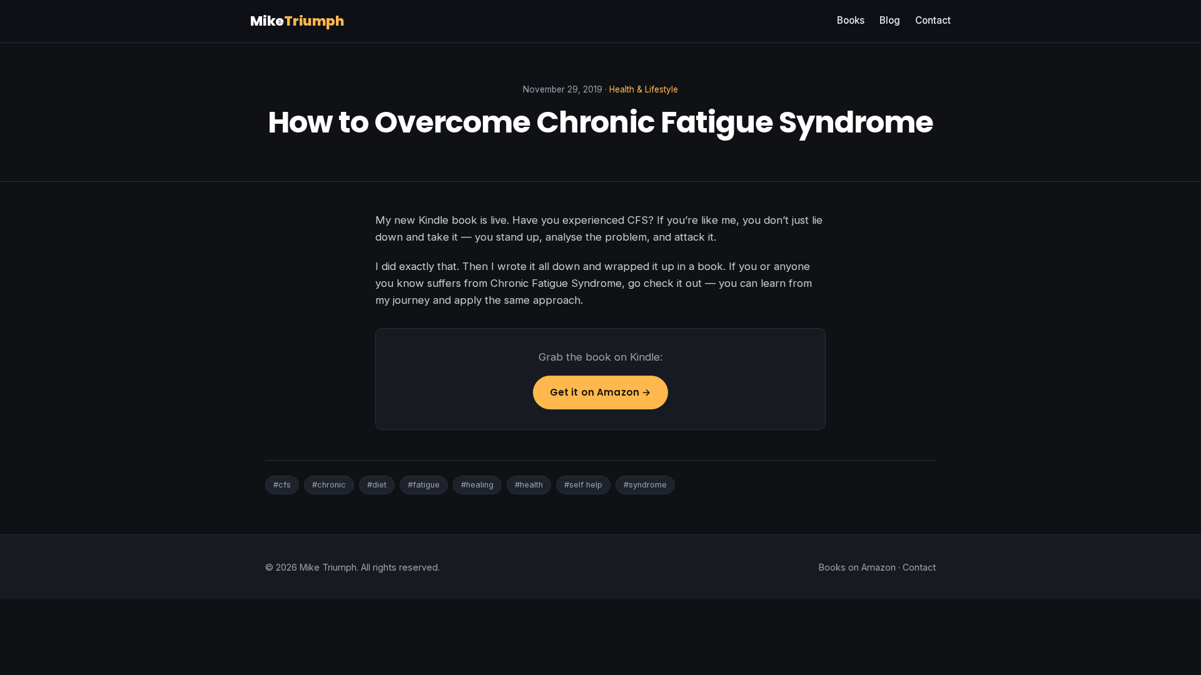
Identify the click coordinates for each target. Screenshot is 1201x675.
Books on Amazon (857, 567)
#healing (477, 484)
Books (850, 20)
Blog (889, 20)
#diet (377, 484)
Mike (297, 21)
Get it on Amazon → (601, 392)
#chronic (329, 484)
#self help (583, 484)
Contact (933, 20)
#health (529, 484)
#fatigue (424, 484)
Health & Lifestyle (643, 89)
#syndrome (645, 484)
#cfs (282, 484)
